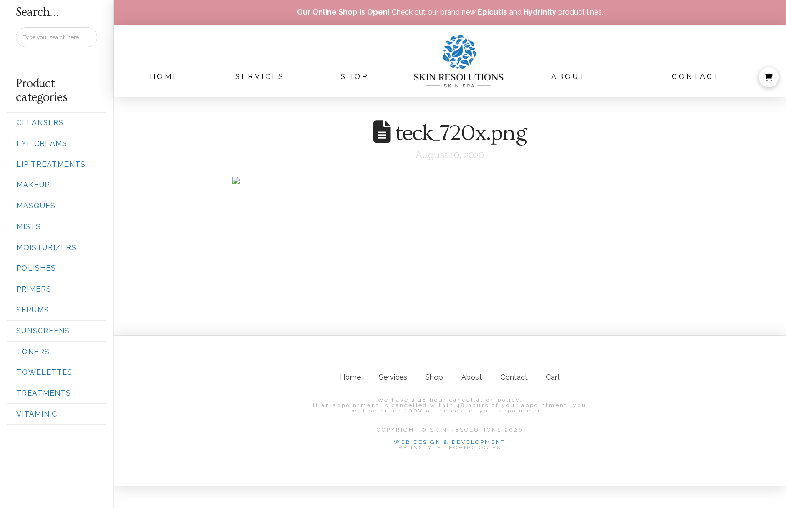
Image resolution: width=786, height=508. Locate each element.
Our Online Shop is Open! (343, 12)
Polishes (36, 268)
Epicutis (492, 12)
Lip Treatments (51, 164)
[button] (769, 77)
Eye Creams (41, 143)
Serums (32, 310)
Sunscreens (43, 331)
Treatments (43, 393)
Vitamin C (36, 414)
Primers (33, 289)
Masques (35, 205)
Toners (33, 351)
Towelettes (44, 372)
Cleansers (40, 122)
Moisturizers (46, 247)
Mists (28, 226)
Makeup (33, 185)
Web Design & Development (450, 442)
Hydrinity (540, 12)
